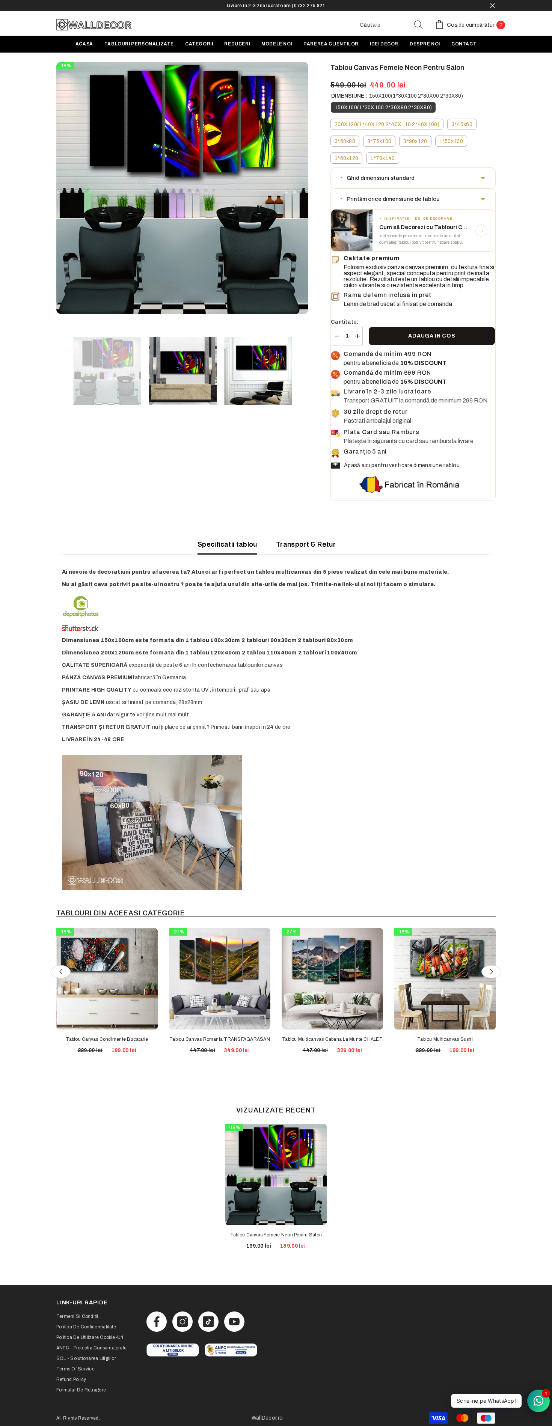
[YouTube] (234, 1321)
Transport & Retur (306, 544)
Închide (492, 6)
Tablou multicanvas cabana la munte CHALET (332, 1039)
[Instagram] (182, 1321)
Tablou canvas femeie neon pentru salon (276, 1235)
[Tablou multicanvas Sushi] (445, 979)
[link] (172, 1350)
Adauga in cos (431, 336)
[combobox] (384, 25)
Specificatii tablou (227, 544)
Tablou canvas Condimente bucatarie (107, 1039)
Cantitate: (344, 322)
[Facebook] (156, 1321)
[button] (413, 178)
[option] (276, 5)
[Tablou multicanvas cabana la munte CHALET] (332, 979)
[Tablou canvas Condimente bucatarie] (107, 979)
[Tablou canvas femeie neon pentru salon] (276, 1174)
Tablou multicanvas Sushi (445, 1039)
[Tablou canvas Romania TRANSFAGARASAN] (219, 979)
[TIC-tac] (208, 1321)
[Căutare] (392, 25)
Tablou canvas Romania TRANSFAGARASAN (219, 1039)
